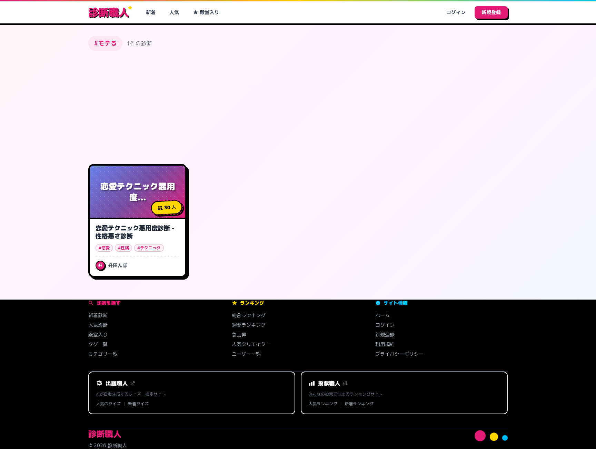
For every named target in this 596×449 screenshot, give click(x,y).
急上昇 (239, 334)
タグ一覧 (98, 344)
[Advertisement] (298, 107)
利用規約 (385, 344)
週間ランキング (249, 325)
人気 (174, 12)
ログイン (456, 12)
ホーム (382, 315)
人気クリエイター (251, 344)
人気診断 (98, 325)
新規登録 (491, 12)
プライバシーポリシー (399, 354)
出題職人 (117, 383)
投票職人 (329, 383)
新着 (151, 12)
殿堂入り (209, 12)
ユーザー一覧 (246, 354)
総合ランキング (249, 315)
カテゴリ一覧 (102, 354)
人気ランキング (322, 404)
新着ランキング (359, 404)
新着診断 (98, 315)
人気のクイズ (108, 404)
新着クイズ (138, 404)
